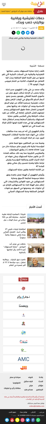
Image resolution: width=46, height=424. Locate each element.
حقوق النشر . (12, 412)
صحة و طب (28, 389)
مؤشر (41, 28)
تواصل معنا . (23, 412)
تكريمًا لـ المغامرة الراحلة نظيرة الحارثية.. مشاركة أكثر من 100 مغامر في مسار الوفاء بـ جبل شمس (14, 218)
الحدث (40, 381)
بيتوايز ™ (13, 415)
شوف (30, 377)
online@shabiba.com (36, 406)
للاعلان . (33, 412)
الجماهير (39, 389)
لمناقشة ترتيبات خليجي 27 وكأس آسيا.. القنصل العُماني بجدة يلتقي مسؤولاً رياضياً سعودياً (14, 233)
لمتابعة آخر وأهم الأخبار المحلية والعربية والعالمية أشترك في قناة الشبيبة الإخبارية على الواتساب (24, 398)
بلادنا (41, 377)
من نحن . (41, 412)
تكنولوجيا (17, 382)
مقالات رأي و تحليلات (12, 388)
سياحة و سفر (15, 377)
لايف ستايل (28, 381)
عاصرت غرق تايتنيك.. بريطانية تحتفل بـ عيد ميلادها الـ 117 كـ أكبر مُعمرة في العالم (14, 262)
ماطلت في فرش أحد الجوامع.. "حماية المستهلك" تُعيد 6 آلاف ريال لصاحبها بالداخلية (16, 11)
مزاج (31, 385)
